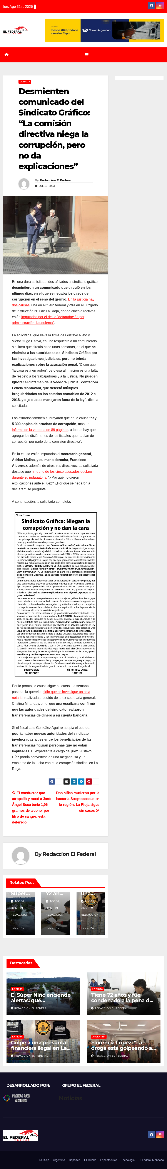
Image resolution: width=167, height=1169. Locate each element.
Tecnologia (128, 1160)
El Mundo (90, 1160)
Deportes (74, 1160)
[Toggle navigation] (86, 54)
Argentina (98, 1036)
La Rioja (25, 81)
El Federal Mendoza (151, 1160)
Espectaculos (108, 1160)
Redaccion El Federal (55, 180)
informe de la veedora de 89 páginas (40, 430)
